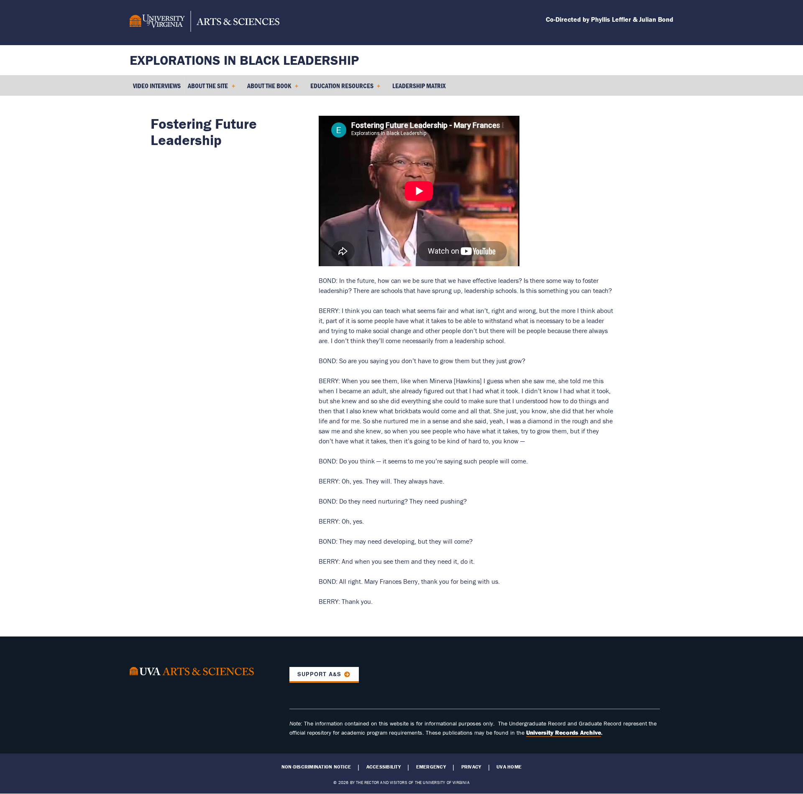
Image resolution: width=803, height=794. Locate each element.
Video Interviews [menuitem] (157, 85)
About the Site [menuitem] (206, 88)
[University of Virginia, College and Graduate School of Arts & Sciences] (204, 22)
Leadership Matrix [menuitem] (419, 85)
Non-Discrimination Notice (316, 767)
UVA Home (509, 767)
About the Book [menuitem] (267, 88)
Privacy (471, 767)
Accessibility (383, 767)
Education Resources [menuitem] (340, 88)
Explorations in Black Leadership (244, 60)
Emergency (431, 767)
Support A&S (319, 674)
